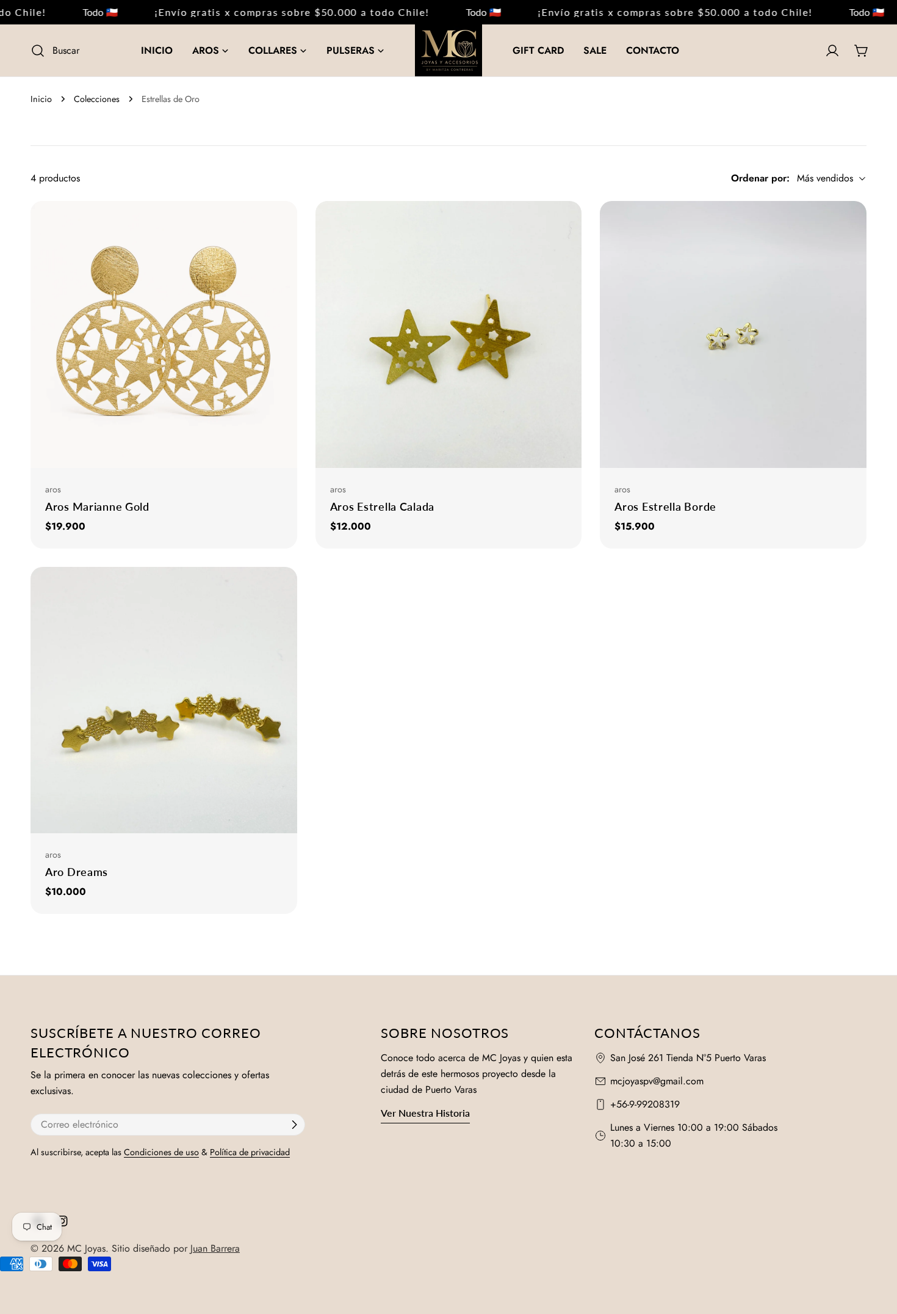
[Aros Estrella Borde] (733, 334)
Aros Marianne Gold (97, 506)
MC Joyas (86, 1248)
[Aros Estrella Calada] (448, 334)
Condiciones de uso (161, 1152)
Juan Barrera (215, 1248)
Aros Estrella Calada (382, 506)
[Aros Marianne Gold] (164, 334)
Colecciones (97, 99)
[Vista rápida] (283, 224)
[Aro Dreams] (164, 700)
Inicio (41, 99)
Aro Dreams (76, 871)
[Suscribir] (294, 1125)
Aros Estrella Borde (665, 506)
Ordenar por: (760, 178)
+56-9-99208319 (645, 1104)
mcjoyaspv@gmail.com (657, 1081)
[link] (78, 12)
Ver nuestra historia (425, 1113)
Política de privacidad (250, 1152)
